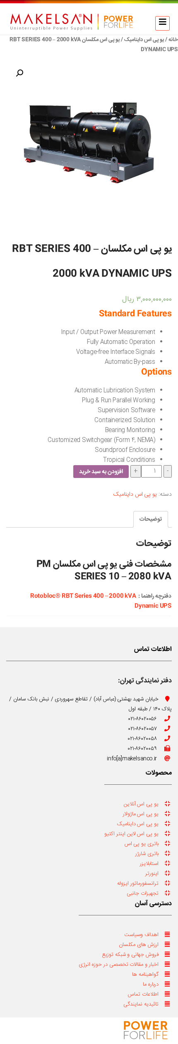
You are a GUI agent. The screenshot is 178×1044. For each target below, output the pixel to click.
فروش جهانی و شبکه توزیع (130, 954)
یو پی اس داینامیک (144, 40)
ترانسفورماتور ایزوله (138, 883)
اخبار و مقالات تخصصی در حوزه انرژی (119, 964)
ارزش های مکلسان (139, 944)
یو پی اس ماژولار (141, 814)
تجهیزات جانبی (143, 893)
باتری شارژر (147, 853)
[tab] (150, 519)
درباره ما (151, 984)
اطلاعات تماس (143, 994)
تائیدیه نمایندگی (141, 1004)
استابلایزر (149, 863)
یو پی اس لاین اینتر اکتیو (131, 834)
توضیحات (151, 519)
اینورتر (152, 873)
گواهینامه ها (145, 974)
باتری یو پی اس (142, 843)
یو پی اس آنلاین (141, 804)
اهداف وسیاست (141, 934)
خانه (173, 40)
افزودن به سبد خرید (101, 471)
